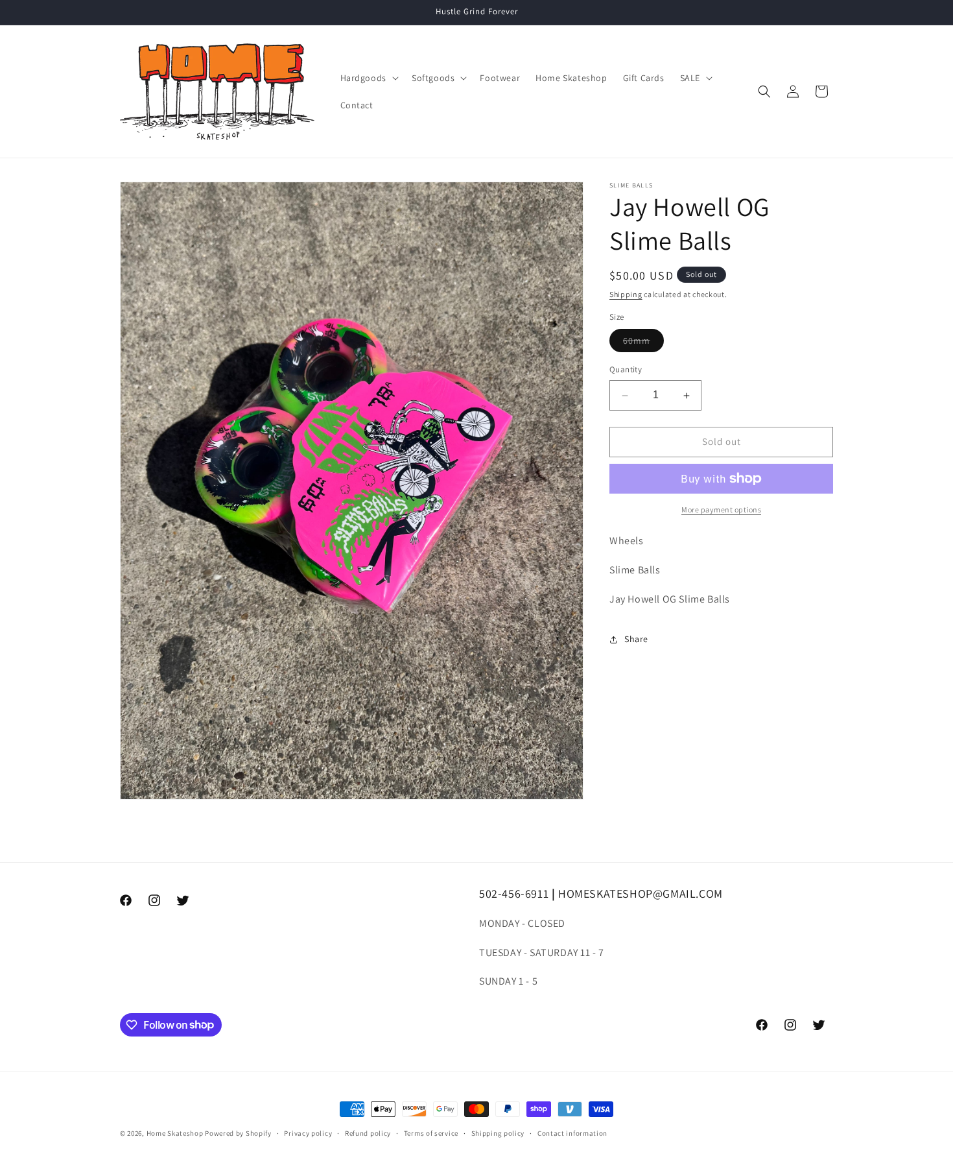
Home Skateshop (175, 1133)
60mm (643, 344)
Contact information (572, 1132)
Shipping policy (498, 1132)
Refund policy (368, 1132)
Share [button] (636, 639)
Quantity (625, 370)
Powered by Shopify (238, 1133)
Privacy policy (308, 1132)
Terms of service (431, 1132)
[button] (368, 77)
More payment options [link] (721, 509)
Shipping (625, 294)
